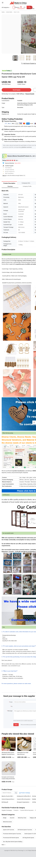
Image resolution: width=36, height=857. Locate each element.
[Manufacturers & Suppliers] (18, 2)
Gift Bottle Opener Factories (25, 829)
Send (16, 724)
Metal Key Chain (22, 818)
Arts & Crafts (9, 12)
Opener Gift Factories (8, 829)
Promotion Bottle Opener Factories (12, 833)
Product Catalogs (25, 793)
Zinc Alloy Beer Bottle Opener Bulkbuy (12, 841)
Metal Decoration (7, 821)
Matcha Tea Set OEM (7, 796)
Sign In (4, 175)
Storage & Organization (23, 802)
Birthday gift (5, 802)
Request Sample (29, 93)
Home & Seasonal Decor (8, 799)
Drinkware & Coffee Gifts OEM (24, 796)
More (3, 844)
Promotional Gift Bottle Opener (11, 837)
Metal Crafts (16, 12)
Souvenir (12, 818)
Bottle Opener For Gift (30, 833)
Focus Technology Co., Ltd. (21, 850)
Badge (4, 818)
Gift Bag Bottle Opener (28, 837)
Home (3, 12)
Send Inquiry (16, 90)
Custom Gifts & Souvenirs (23, 799)
